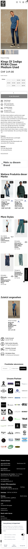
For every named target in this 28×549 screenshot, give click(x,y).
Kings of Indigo (5, 58)
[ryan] (14, 29)
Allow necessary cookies (10, 534)
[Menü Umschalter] (17, 2)
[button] (25, 196)
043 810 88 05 (5, 479)
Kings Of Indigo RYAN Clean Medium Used (12, 325)
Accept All (22, 545)
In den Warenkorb (14, 96)
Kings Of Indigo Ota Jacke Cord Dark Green (18, 204)
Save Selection (14, 545)
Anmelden (23, 368)
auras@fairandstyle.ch (7, 481)
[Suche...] (20, 2)
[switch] (23, 534)
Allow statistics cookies (9, 537)
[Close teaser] (24, 281)
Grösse (3, 79)
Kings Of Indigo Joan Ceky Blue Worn (5, 204)
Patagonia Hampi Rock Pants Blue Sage (18, 274)
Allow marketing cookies (9, 539)
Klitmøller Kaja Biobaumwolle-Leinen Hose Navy (6, 280)
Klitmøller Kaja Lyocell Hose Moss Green (19, 245)
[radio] (9, 80)
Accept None (5, 545)
